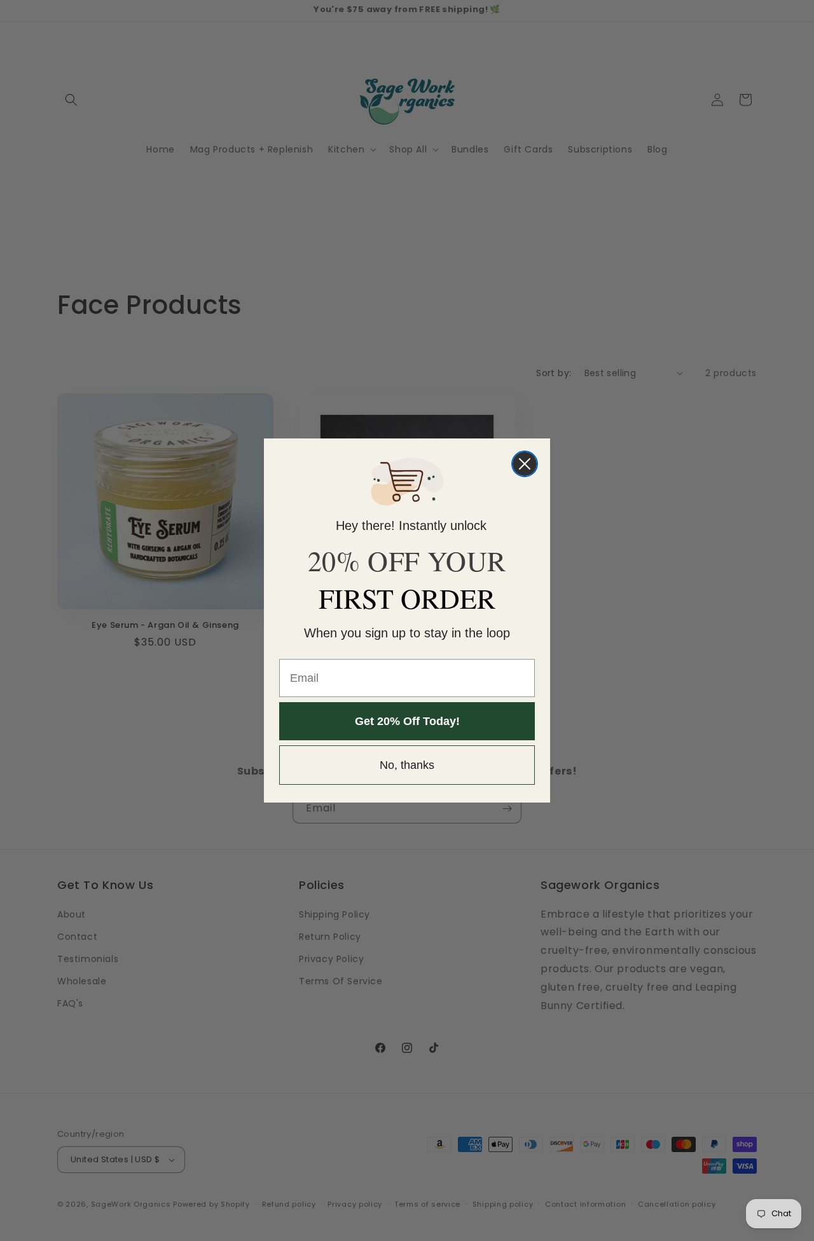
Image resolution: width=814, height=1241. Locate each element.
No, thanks (407, 765)
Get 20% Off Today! (407, 721)
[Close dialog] (524, 464)
